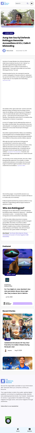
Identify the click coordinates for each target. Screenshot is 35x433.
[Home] (18, 429)
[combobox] (21, 3)
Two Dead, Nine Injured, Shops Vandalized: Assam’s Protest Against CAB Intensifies (15, 234)
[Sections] (6, 428)
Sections (5, 432)
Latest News (9, 33)
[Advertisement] (17, 95)
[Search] (28, 3)
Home (17, 431)
